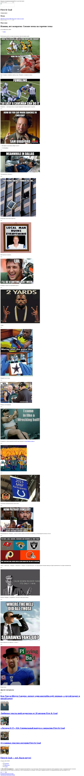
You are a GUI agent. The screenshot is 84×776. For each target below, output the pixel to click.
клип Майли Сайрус (29, 441)
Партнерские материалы (6, 774)
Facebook (6, 763)
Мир (11, 18)
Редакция (3, 773)
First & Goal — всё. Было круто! (16, 758)
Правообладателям (9, 773)
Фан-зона (14, 18)
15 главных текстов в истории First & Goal (21, 743)
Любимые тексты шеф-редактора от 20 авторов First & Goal (29, 713)
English (13, 774)
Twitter (6, 766)
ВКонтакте (7, 765)
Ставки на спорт (20, 18)
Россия (7, 18)
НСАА (4, 18)
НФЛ (2, 18)
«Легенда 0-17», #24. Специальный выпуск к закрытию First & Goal (33, 728)
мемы (4, 31)
